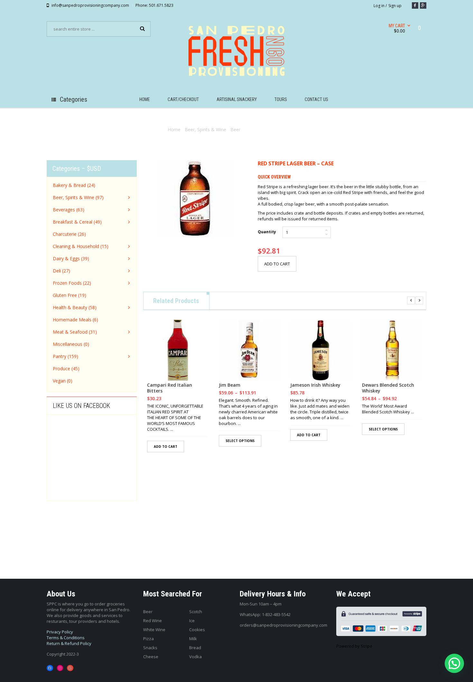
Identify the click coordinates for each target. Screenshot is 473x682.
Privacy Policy (60, 632)
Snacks (150, 647)
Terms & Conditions (66, 638)
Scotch (195, 611)
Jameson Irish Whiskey (315, 385)
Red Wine (152, 620)
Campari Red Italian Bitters (169, 388)
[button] (454, 663)
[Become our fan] (415, 5)
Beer (235, 129)
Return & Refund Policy (69, 643)
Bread (195, 647)
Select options (240, 440)
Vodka (195, 656)
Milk (193, 638)
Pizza (148, 638)
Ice (192, 620)
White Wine (154, 629)
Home (174, 129)
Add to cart (277, 264)
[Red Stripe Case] (195, 198)
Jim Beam (229, 385)
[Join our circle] (423, 5)
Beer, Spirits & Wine (205, 129)
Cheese (150, 656)
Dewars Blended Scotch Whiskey (388, 388)
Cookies (197, 629)
